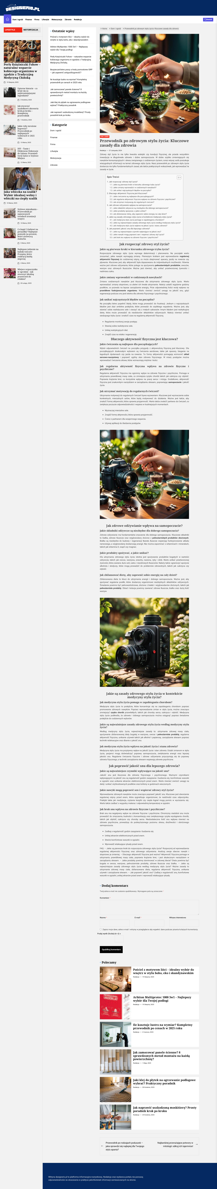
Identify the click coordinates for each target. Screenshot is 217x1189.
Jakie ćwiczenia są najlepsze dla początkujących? (133, 196)
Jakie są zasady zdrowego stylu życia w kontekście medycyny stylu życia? (140, 217)
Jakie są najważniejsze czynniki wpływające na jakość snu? (137, 231)
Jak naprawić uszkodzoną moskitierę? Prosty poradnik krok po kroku (165, 1109)
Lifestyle (45, 19)
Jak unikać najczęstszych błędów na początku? (132, 190)
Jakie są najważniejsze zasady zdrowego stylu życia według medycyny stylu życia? (147, 222)
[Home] (7, 20)
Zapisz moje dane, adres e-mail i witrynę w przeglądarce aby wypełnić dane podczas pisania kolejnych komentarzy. (150, 929)
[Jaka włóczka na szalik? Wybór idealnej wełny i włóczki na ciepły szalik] (22, 179)
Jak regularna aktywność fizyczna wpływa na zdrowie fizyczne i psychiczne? (144, 199)
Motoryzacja (57, 19)
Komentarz (105, 898)
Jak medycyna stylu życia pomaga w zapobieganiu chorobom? (138, 220)
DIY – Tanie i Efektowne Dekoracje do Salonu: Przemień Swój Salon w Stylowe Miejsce (28, 153)
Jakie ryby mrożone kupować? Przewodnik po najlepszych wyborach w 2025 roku (27, 132)
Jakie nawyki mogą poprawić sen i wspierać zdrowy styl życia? (138, 234)
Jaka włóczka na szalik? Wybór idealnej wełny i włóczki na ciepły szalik (20, 195)
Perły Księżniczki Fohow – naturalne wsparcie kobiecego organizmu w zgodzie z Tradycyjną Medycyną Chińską (22, 71)
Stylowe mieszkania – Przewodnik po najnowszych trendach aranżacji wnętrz (28, 214)
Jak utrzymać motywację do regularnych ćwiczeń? (133, 202)
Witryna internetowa (177, 917)
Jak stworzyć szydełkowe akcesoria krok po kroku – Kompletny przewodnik (28, 111)
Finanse (28, 19)
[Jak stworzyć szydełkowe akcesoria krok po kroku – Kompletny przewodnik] (10, 110)
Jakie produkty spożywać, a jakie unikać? (129, 211)
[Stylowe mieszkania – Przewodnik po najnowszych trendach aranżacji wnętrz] (10, 213)
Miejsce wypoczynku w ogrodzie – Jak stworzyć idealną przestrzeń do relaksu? (27, 274)
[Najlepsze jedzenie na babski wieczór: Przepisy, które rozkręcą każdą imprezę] (10, 253)
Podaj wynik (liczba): (106, 933)
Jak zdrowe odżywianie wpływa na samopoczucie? (130, 205)
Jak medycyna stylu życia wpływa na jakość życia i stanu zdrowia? (140, 225)
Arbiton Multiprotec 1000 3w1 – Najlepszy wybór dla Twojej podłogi (162, 998)
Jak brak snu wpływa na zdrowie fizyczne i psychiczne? (135, 237)
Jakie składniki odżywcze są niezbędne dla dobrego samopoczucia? (140, 208)
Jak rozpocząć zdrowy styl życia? (123, 181)
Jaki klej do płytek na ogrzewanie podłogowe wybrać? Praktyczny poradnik (164, 1081)
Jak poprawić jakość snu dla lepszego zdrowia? (129, 228)
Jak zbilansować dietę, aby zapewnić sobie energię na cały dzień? (140, 214)
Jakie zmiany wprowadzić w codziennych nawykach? (134, 187)
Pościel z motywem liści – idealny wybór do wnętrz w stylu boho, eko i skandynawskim (163, 971)
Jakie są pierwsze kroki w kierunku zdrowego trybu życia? (136, 184)
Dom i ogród (18, 19)
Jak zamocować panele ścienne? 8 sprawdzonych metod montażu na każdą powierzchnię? (161, 1055)
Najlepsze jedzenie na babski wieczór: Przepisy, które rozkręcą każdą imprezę (28, 254)
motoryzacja (30, 29)
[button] (178, 177)
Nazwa (103, 917)
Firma (36, 19)
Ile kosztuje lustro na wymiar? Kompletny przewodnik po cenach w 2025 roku (163, 1026)
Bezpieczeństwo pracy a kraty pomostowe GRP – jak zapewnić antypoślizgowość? (71, 71)
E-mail (138, 917)
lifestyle (10, 29)
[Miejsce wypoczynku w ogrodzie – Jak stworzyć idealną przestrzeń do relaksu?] (10, 273)
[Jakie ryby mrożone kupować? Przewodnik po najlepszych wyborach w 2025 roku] (10, 130)
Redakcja (78, 19)
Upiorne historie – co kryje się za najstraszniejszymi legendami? (27, 92)
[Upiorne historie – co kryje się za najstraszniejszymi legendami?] (10, 92)
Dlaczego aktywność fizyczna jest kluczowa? (128, 193)
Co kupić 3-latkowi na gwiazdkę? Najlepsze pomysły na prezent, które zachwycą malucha (28, 234)
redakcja (103, 150)
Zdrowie (68, 19)
